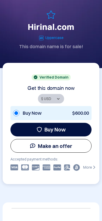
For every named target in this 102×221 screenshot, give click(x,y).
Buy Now (55, 129)
